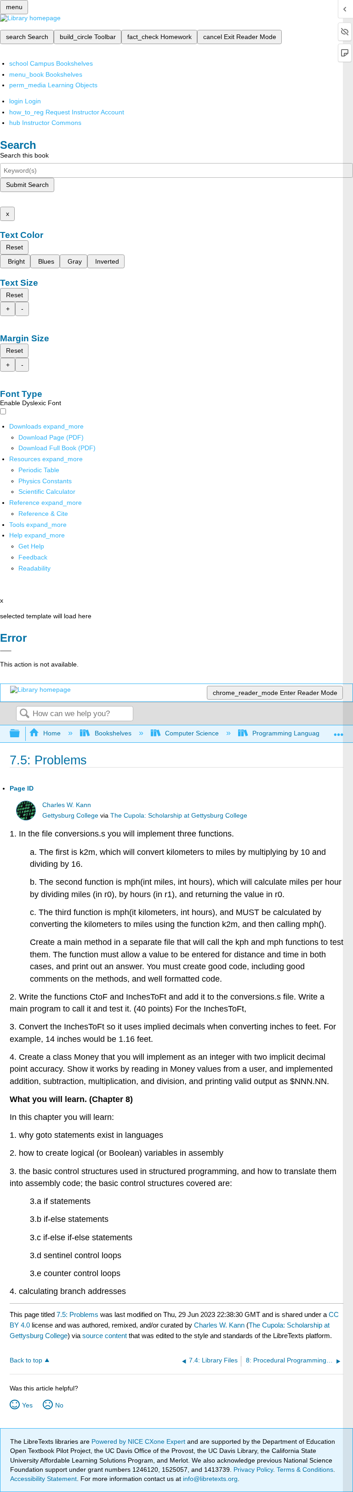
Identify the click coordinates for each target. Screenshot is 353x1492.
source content (104, 1335)
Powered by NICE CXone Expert (139, 1441)
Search (24, 714)
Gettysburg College (70, 815)
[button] (32, 557)
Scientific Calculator (46, 491)
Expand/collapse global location (339, 731)
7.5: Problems (77, 1314)
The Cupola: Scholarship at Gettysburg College (178, 815)
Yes (27, 1405)
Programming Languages (289, 733)
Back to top (26, 1360)
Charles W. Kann (66, 805)
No (59, 1405)
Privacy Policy (253, 1469)
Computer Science (192, 733)
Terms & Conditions (305, 1469)
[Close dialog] (5, 650)
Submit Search (27, 184)
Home (52, 733)
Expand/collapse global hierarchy (21, 734)
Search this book (24, 155)
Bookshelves (113, 733)
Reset (14, 247)
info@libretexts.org (209, 1478)
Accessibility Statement (43, 1478)
